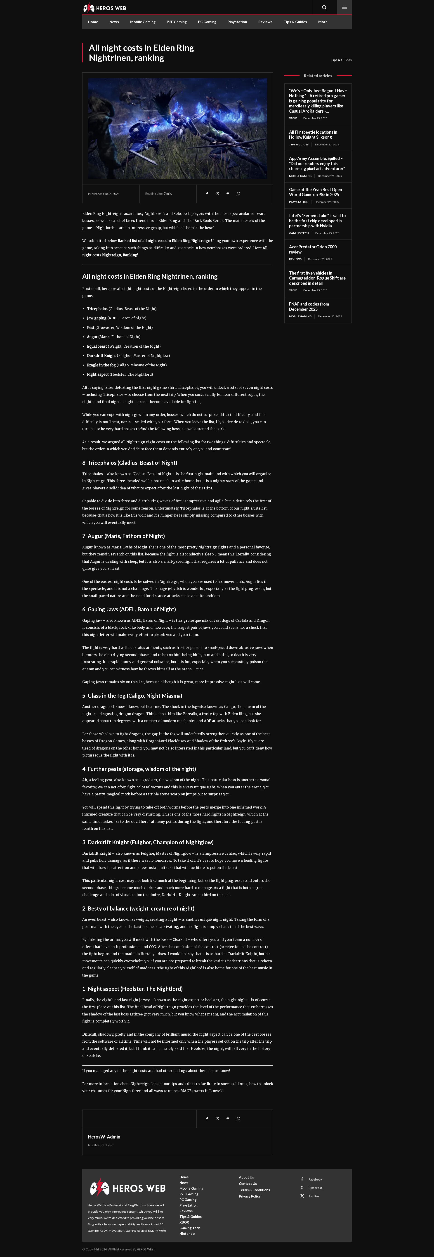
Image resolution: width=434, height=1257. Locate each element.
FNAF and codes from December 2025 (309, 306)
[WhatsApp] (238, 193)
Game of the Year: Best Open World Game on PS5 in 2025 (315, 192)
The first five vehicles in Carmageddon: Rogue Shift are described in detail (317, 278)
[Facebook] (206, 193)
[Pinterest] (227, 193)
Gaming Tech (299, 233)
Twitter (314, 1196)
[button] (324, 7)
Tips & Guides (341, 60)
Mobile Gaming (300, 176)
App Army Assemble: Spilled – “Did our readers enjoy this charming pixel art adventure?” (317, 163)
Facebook (315, 1179)
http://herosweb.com (100, 1145)
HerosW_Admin (104, 1136)
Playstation (298, 202)
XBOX (293, 118)
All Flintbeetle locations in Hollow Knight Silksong (313, 135)
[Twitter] (217, 193)
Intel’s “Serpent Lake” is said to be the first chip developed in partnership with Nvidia (317, 220)
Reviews (295, 259)
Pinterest (315, 1188)
